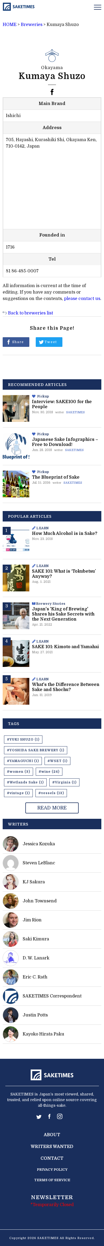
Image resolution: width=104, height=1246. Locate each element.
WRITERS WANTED (52, 1146)
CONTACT (52, 1158)
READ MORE (52, 807)
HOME (10, 24)
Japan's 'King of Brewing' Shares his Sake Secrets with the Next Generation (63, 614)
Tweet (51, 342)
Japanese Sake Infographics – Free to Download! (65, 442)
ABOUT (52, 1134)
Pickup (43, 396)
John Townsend (40, 901)
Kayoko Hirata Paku (43, 1034)
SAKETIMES (75, 412)
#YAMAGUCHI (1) (23, 761)
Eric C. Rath (35, 977)
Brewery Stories (51, 604)
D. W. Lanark (36, 958)
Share (18, 342)
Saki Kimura (36, 939)
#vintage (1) (18, 793)
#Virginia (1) (64, 782)
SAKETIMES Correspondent (52, 996)
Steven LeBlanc (39, 863)
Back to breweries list (30, 313)
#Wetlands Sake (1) (25, 782)
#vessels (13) (51, 793)
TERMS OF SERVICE (52, 1180)
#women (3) (18, 772)
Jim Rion (32, 920)
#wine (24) (49, 772)
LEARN (42, 528)
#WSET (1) (57, 761)
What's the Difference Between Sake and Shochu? (65, 687)
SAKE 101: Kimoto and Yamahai (65, 646)
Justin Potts (35, 1015)
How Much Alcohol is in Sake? (64, 533)
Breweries (31, 24)
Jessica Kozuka (39, 844)
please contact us (82, 298)
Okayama (52, 67)
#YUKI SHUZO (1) (23, 739)
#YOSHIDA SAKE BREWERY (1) (35, 750)
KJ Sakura (34, 882)
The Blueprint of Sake (55, 477)
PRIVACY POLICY (52, 1170)
